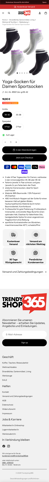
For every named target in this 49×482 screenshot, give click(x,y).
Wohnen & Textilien (9, 22)
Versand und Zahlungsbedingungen (22, 271)
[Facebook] (3, 446)
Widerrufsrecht (8, 409)
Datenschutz (7, 405)
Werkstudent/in (9, 434)
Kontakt (5, 392)
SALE (4, 380)
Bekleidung (23, 22)
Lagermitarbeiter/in (10, 429)
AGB (4, 400)
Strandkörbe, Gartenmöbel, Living (21, 20)
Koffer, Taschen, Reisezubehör (15, 363)
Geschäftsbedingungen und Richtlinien (24, 479)
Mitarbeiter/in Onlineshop (13, 425)
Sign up (24, 342)
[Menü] (3, 13)
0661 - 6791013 (7, 463)
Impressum (7, 413)
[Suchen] (9, 13)
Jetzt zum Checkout (24, 157)
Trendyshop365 (27, 473)
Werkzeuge (7, 375)
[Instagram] (8, 446)
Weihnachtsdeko (9, 367)
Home (4, 20)
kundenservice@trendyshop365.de (15, 456)
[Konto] (40, 13)
